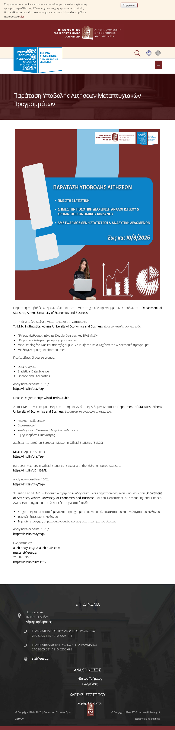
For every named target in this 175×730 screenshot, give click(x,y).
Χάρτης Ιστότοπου (90, 703)
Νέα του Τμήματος (90, 678)
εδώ (21, 16)
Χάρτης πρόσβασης (39, 622)
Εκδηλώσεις (90, 684)
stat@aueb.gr (41, 658)
